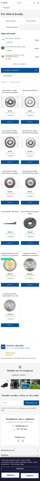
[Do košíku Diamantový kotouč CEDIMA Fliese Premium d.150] (30, 285)
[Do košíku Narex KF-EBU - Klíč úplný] (10, 243)
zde (22, 464)
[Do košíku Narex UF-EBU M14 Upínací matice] (30, 243)
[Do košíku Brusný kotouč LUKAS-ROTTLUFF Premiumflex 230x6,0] (30, 203)
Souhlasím (29, 476)
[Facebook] (18, 441)
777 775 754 (22, 429)
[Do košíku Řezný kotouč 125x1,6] (30, 122)
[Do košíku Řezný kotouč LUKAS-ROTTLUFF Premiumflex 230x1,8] (10, 202)
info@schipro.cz (21, 426)
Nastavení (20, 469)
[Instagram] (23, 441)
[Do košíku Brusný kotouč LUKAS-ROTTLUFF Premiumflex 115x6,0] (30, 162)
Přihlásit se (31, 403)
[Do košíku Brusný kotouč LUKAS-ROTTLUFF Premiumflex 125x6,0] (10, 162)
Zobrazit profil (19, 375)
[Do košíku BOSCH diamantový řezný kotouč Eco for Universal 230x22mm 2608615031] (10, 285)
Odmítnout (10, 475)
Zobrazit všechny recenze (22, 348)
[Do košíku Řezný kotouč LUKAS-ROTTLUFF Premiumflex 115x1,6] (10, 122)
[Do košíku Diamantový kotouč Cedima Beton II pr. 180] (10, 325)
